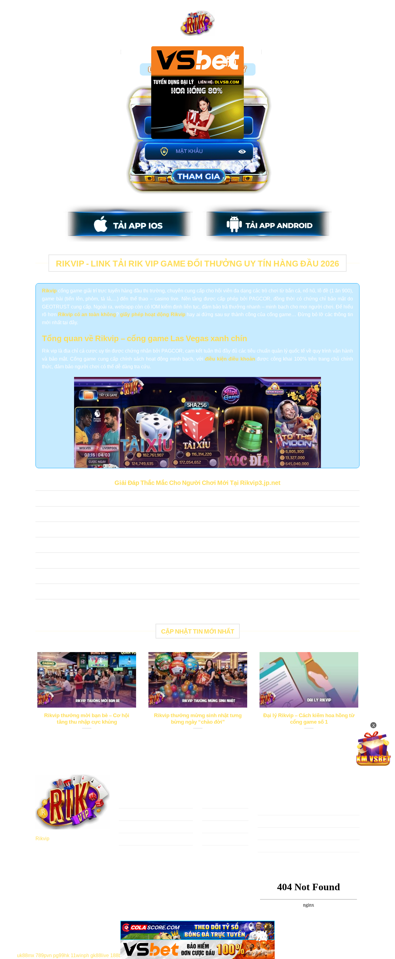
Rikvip (42, 838)
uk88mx (25, 955)
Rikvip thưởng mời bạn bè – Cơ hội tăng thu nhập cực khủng (86, 718)
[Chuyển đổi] (41, 499)
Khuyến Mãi (278, 52)
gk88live (99, 955)
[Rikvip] (197, 23)
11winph (80, 955)
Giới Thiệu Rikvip (143, 52)
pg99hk (61, 955)
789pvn (43, 955)
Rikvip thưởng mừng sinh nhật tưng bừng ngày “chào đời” (198, 718)
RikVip (111, 52)
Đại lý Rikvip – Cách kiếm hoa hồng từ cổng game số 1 (309, 718)
